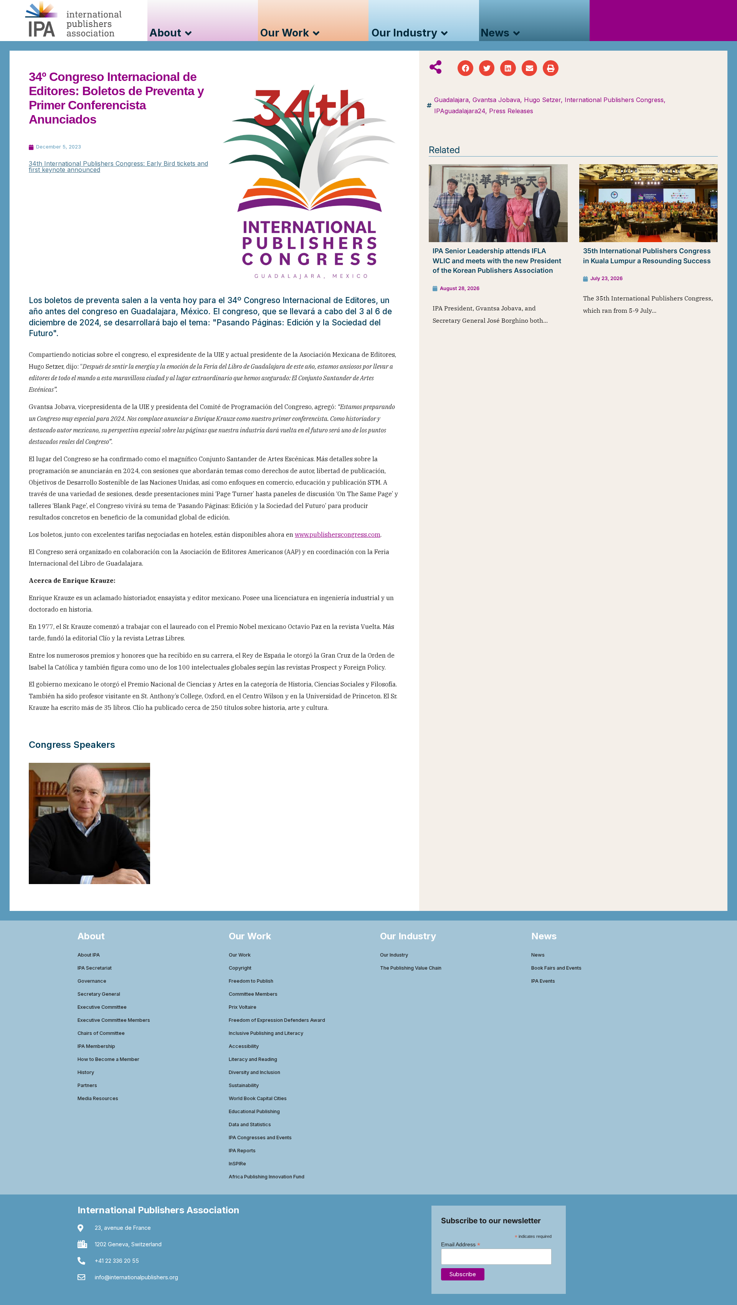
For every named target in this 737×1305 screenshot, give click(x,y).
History (86, 1072)
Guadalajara (451, 100)
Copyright (240, 968)
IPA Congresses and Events (260, 1137)
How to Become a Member (108, 1059)
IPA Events (543, 981)
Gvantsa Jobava (496, 100)
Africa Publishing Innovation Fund (266, 1177)
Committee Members (253, 994)
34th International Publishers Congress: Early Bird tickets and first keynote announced (118, 166)
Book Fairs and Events (556, 968)
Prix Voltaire (242, 1007)
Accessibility (244, 1046)
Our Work (240, 955)
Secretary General (99, 994)
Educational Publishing (254, 1111)
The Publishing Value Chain (410, 968)
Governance (92, 981)
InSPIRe (237, 1163)
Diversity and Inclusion (254, 1072)
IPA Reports (242, 1150)
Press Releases (511, 111)
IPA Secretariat (95, 968)
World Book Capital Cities (258, 1098)
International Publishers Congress (614, 100)
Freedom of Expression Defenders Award (277, 1020)
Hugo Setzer (542, 100)
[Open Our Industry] (444, 33)
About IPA (89, 955)
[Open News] (516, 33)
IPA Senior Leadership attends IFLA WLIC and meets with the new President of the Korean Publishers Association (497, 260)
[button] (465, 68)
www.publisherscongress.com (337, 534)
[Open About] (188, 33)
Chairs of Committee (101, 1033)
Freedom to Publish (251, 981)
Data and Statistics (250, 1124)
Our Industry (394, 955)
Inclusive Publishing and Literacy (266, 1033)
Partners (87, 1085)
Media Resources (98, 1098)
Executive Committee (102, 1007)
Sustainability (244, 1085)
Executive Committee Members (114, 1020)
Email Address (460, 1244)
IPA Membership (96, 1046)
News (538, 955)
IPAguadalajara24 (459, 111)
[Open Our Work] (316, 33)
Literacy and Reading (253, 1059)
